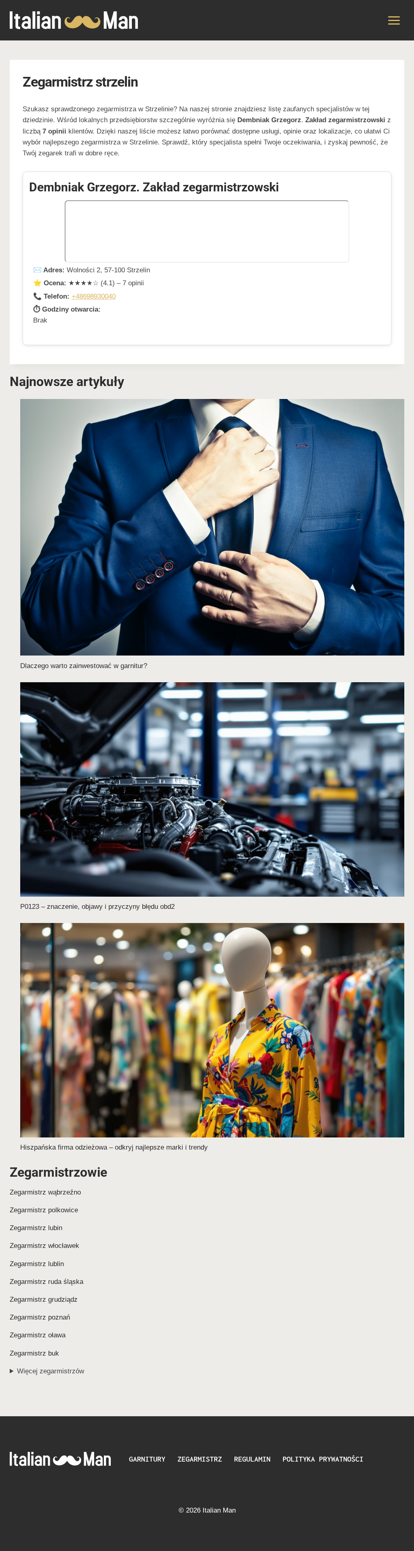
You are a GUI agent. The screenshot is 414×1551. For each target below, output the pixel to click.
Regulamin (252, 1459)
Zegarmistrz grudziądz (44, 1299)
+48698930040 (94, 296)
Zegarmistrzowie (58, 1172)
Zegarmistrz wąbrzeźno (45, 1192)
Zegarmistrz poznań (40, 1317)
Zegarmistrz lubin (36, 1228)
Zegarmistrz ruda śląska (46, 1282)
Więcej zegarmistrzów (50, 1371)
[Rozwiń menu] (393, 20)
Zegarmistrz (199, 1459)
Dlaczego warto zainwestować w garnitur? (83, 666)
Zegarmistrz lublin (37, 1264)
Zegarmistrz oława (37, 1335)
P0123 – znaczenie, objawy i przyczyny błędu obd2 (97, 906)
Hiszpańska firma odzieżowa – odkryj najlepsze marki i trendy (114, 1147)
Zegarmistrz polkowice (44, 1210)
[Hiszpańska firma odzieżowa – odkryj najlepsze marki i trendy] (212, 1030)
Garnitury (147, 1459)
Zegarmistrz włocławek (44, 1246)
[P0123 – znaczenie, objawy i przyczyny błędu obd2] (212, 789)
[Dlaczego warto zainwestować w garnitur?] (212, 527)
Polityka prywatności (323, 1459)
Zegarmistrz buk (34, 1353)
